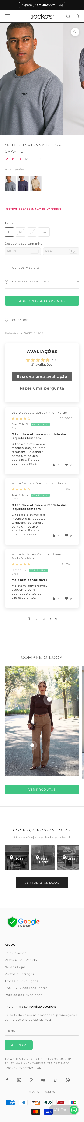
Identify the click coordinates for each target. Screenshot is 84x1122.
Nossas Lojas (15, 967)
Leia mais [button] (29, 463)
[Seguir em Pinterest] (31, 1080)
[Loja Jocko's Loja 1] (17, 857)
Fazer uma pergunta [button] (42, 388)
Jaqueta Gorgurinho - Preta (44, 483)
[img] (21, 418)
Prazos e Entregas (19, 974)
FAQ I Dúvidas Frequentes (26, 988)
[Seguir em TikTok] (55, 1080)
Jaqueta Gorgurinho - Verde (44, 412)
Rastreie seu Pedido (21, 960)
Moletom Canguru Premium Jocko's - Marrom (40, 556)
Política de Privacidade (23, 995)
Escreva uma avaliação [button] (42, 376)
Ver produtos (42, 789)
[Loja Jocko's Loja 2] (43, 857)
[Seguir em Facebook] (7, 1080)
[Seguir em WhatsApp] (67, 1080)
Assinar (18, 1045)
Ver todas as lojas (42, 882)
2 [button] (37, 619)
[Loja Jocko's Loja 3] (69, 857)
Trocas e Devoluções (21, 981)
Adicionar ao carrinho (42, 301)
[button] (54, 464)
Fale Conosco (16, 953)
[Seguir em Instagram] (19, 1080)
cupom (42, 5)
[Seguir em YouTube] (43, 1080)
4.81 (55, 360)
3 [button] (44, 619)
